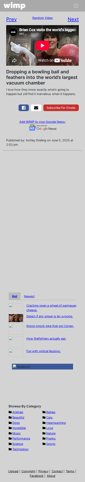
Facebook (37, 475)
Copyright (28, 471)
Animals (17, 412)
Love (49, 428)
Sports (50, 444)
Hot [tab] (14, 296)
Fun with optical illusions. (43, 351)
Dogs (16, 423)
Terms (70, 471)
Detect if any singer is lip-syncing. (49, 316)
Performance (21, 438)
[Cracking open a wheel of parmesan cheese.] (16, 307)
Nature (50, 433)
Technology (20, 449)
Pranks (51, 438)
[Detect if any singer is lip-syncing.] (16, 317)
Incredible (19, 428)
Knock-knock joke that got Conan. (50, 326)
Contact (57, 471)
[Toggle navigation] (76, 6)
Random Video (42, 18)
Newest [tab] (29, 296)
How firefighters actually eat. (46, 338)
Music (16, 433)
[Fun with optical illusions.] (16, 352)
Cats (49, 417)
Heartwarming (56, 423)
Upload (13, 471)
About (51, 475)
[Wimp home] (14, 6)
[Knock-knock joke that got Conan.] (16, 329)
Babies (50, 412)
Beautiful (18, 417)
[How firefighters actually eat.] (16, 341)
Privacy (43, 471)
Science (17, 444)
